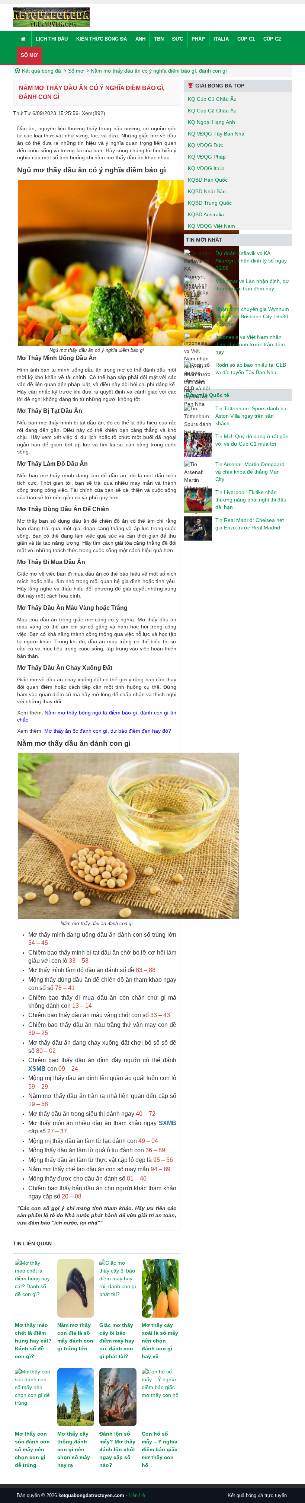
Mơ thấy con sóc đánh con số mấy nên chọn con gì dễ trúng (32, 1449)
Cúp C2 (272, 39)
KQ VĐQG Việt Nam (211, 226)
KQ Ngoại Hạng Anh (211, 122)
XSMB (37, 1069)
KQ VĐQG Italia (206, 168)
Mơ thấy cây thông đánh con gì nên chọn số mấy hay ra (73, 1449)
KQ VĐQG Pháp (207, 157)
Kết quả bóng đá (41, 71)
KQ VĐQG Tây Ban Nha (216, 134)
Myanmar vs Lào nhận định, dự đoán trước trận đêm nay (252, 285)
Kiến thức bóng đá (101, 39)
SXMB (167, 1123)
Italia (221, 39)
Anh (140, 39)
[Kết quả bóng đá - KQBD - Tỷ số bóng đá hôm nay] (51, 17)
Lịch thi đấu (52, 39)
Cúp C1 (246, 39)
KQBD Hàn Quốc (208, 180)
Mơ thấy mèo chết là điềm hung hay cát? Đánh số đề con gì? (33, 1340)
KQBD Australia (206, 214)
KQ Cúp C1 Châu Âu (212, 99)
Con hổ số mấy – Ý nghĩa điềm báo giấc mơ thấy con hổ (159, 1449)
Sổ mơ (29, 55)
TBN (159, 39)
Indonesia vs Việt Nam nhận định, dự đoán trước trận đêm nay (250, 344)
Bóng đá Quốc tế (207, 395)
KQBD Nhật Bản (207, 191)
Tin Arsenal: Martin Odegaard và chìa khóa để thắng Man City (250, 471)
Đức (177, 39)
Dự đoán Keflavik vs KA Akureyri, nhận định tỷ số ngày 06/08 (251, 260)
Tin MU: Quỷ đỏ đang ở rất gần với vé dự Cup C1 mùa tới (252, 440)
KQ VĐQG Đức (205, 145)
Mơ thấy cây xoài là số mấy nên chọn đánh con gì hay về (160, 1340)
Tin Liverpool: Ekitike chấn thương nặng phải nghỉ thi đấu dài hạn (250, 499)
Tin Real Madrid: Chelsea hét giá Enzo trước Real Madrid (249, 524)
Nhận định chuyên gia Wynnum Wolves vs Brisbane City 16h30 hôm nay (252, 316)
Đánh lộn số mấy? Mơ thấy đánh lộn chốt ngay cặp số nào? (117, 1449)
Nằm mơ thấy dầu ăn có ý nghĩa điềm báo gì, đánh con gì (159, 71)
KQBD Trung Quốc (210, 203)
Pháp (198, 39)
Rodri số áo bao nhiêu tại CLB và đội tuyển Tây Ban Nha (250, 368)
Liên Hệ (137, 1495)
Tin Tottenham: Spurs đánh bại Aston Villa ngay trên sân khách (251, 415)
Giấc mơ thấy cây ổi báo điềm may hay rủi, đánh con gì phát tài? (116, 1340)
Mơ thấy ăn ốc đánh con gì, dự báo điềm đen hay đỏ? (107, 731)
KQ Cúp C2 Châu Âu (212, 111)
